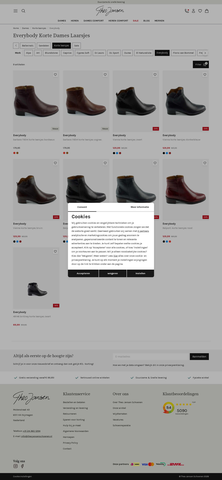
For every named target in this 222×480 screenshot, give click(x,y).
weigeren (113, 273)
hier (116, 255)
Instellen (140, 273)
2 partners (143, 231)
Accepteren (83, 273)
